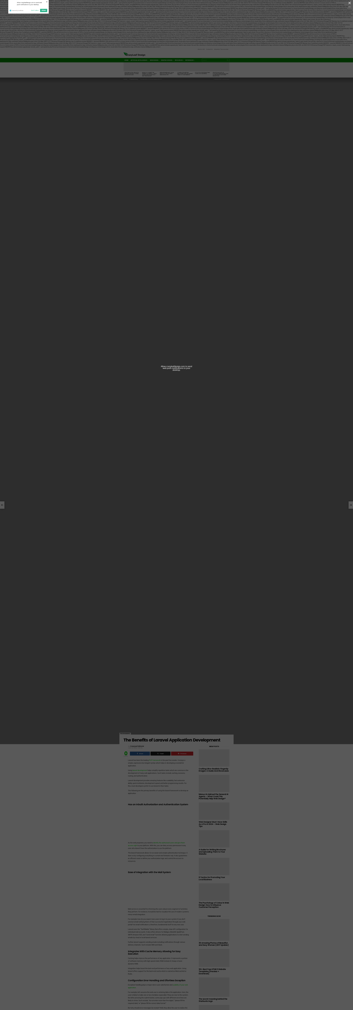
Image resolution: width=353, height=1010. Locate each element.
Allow (44, 10)
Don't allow (35, 10)
